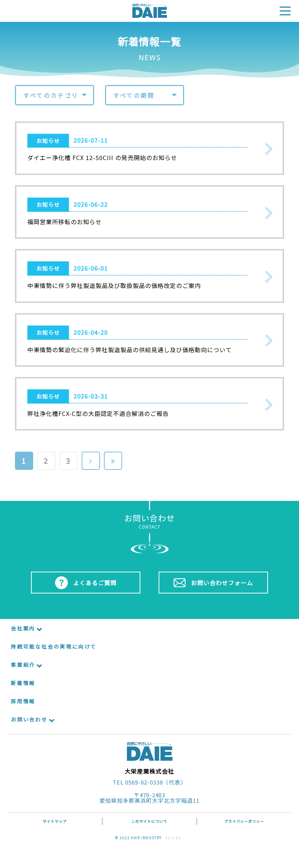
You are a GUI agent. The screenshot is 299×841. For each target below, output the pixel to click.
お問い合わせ (29, 719)
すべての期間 (134, 95)
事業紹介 (23, 664)
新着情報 (23, 682)
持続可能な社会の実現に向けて (54, 646)
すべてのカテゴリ (51, 95)
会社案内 (23, 628)
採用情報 (23, 701)
